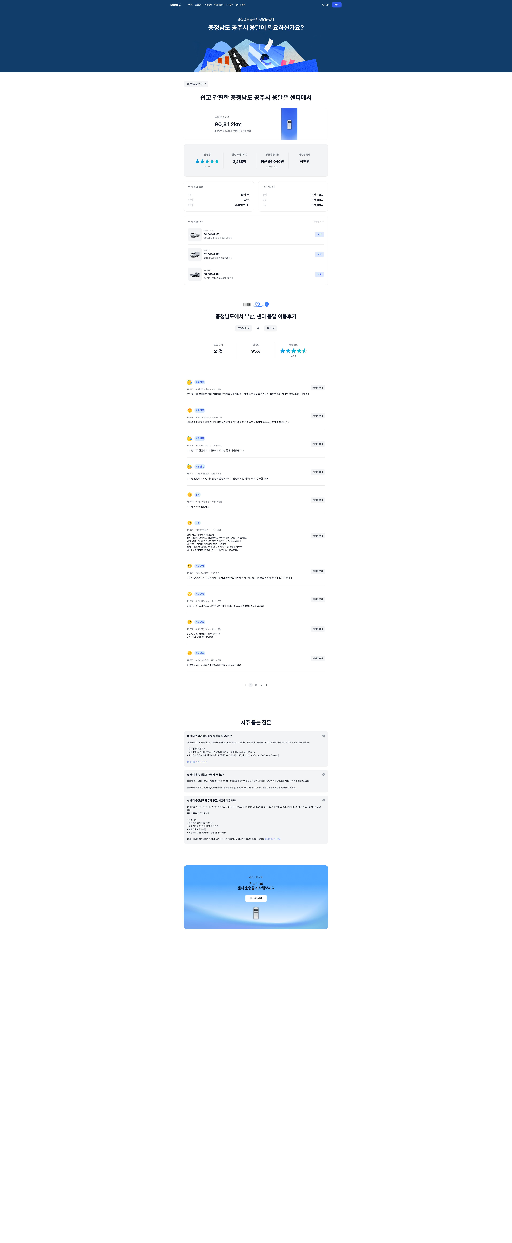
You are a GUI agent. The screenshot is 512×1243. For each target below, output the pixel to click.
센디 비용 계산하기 (273, 839)
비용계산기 (219, 4)
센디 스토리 (240, 4)
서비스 (190, 4)
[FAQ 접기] (324, 736)
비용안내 (208, 4)
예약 (319, 234)
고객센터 (229, 4)
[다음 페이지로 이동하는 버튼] (267, 685)
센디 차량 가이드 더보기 (197, 762)
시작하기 (336, 5)
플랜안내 (199, 4)
